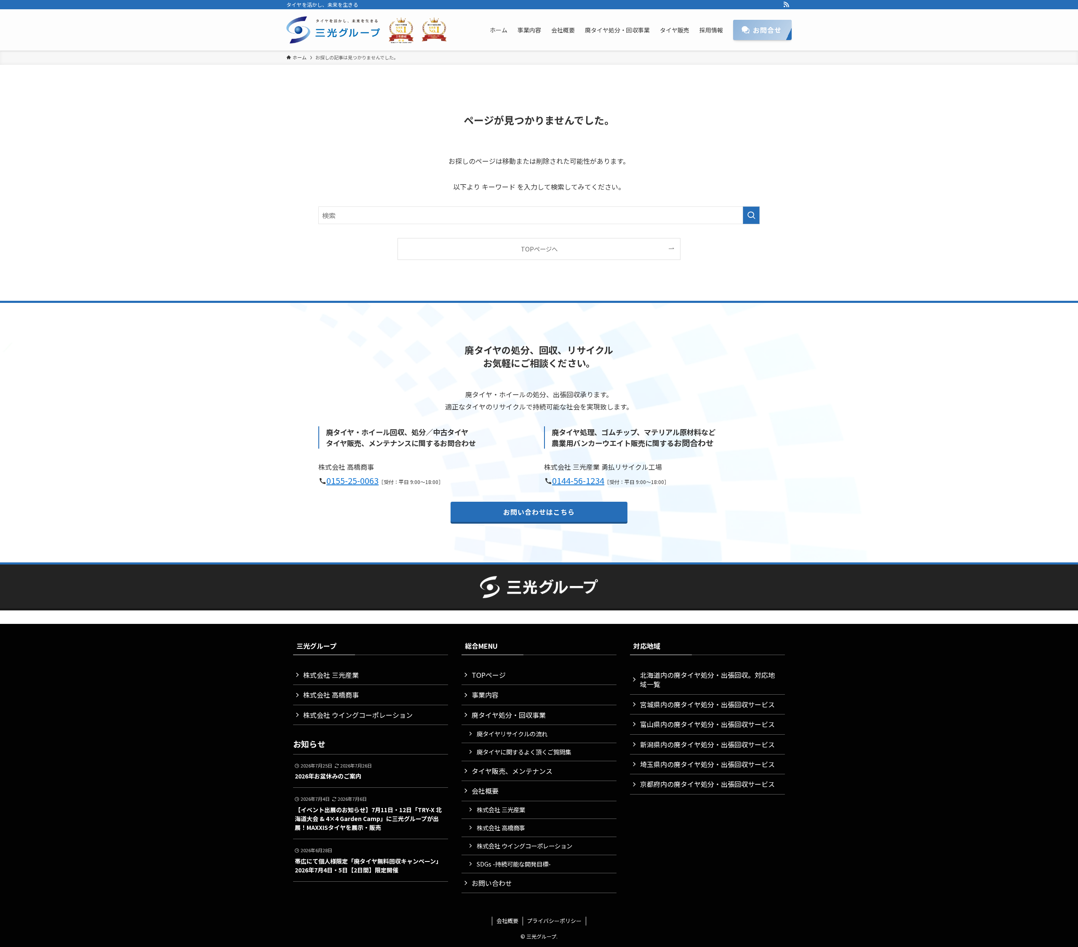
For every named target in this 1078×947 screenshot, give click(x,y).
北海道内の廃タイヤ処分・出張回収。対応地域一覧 (707, 679)
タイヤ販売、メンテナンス (512, 771)
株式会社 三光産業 (331, 675)
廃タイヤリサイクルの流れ (512, 733)
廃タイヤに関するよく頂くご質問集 (524, 751)
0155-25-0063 (352, 480)
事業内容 (485, 695)
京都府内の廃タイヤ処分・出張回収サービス (707, 784)
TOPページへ (539, 248)
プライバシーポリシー (554, 921)
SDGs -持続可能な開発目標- (514, 863)
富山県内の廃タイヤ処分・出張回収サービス (707, 724)
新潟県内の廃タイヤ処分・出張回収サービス (707, 744)
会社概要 (485, 791)
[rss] (786, 4)
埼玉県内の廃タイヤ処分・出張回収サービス (707, 764)
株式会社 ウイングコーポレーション (358, 715)
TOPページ (489, 675)
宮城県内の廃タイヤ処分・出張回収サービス (707, 704)
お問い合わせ (492, 883)
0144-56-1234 (578, 480)
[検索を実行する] (751, 215)
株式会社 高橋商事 (331, 695)
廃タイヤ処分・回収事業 (509, 715)
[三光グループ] (370, 30)
